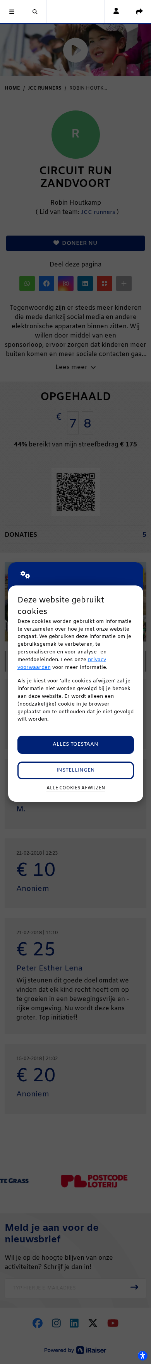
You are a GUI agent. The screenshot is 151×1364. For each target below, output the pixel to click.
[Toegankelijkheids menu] (142, 1355)
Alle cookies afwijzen (75, 788)
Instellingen (76, 770)
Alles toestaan (75, 744)
